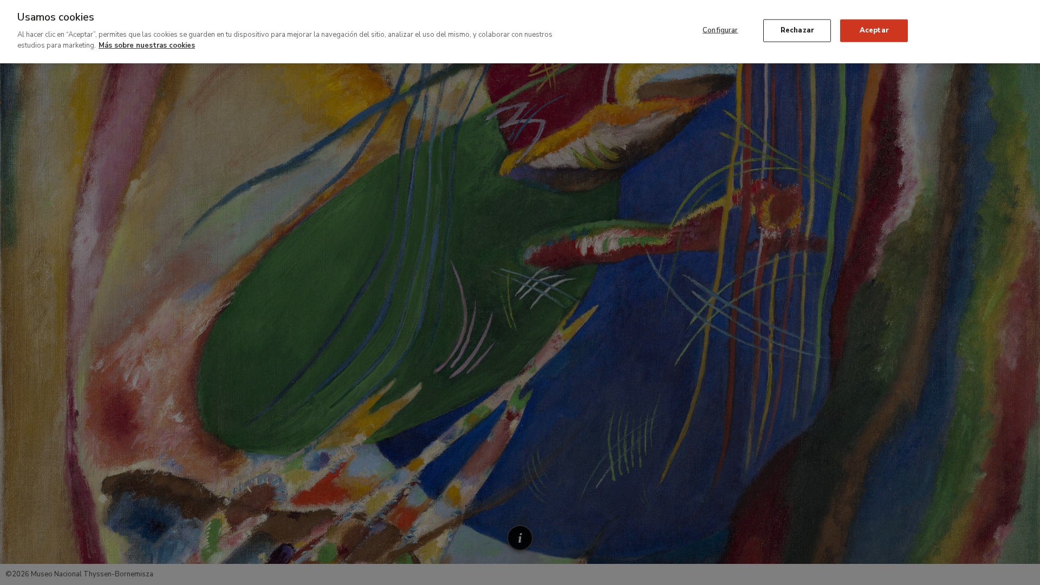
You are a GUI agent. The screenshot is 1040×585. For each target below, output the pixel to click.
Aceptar (874, 30)
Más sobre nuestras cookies (147, 45)
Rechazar (797, 30)
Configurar (720, 30)
